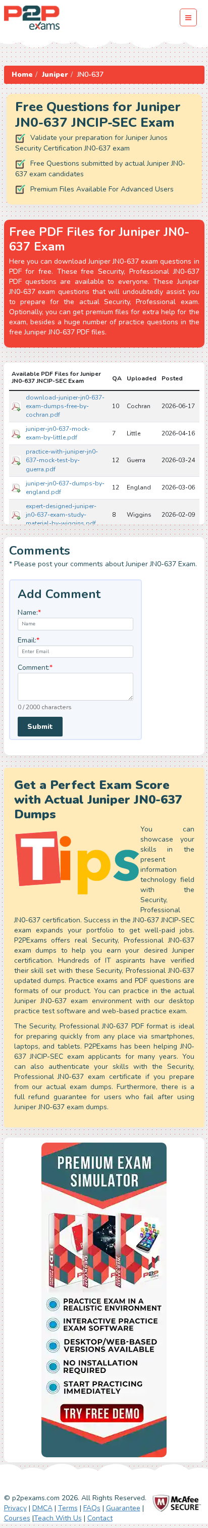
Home (22, 74)
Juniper (55, 74)
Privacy (15, 1508)
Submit (40, 726)
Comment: (35, 667)
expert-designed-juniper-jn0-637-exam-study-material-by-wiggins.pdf (61, 514)
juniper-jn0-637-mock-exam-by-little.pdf (58, 433)
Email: (28, 640)
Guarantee (123, 1508)
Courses (17, 1518)
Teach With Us (58, 1518)
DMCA (42, 1508)
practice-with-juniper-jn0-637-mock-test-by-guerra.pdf (62, 460)
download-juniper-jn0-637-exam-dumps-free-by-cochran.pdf (65, 406)
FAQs (91, 1508)
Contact (100, 1518)
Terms (68, 1508)
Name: (29, 612)
